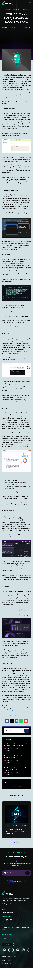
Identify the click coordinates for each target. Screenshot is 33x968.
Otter (3, 413)
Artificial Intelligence (12, 748)
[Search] (26, 731)
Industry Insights (9, 27)
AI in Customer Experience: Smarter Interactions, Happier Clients (16, 745)
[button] (7, 721)
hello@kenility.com (7, 913)
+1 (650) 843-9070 (7, 920)
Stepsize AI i (5, 591)
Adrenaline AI (6, 515)
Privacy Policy (6, 960)
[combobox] (14, 731)
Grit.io (18, 340)
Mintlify (4, 259)
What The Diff (20, 115)
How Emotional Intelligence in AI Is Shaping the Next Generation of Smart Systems (15, 770)
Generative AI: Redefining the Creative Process (14, 757)
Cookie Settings (6, 963)
